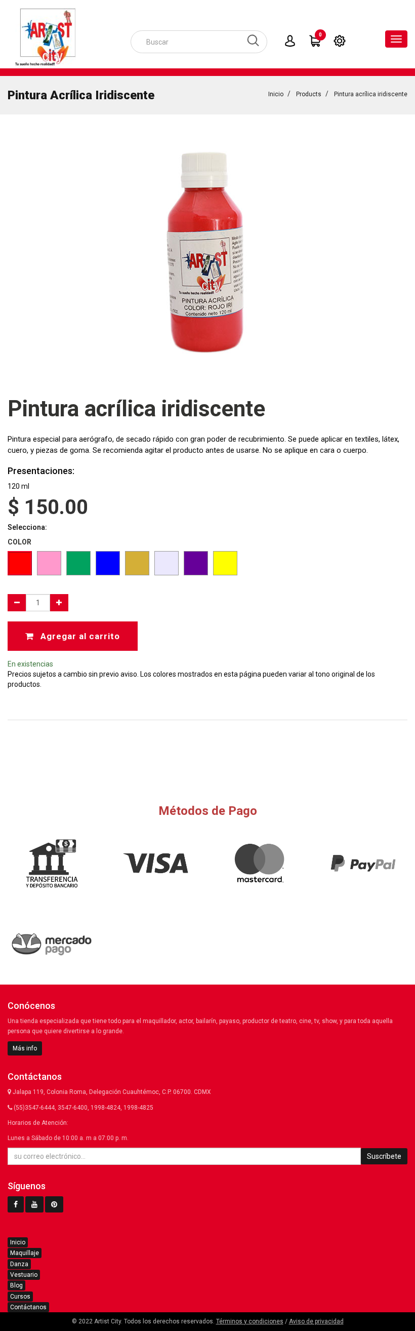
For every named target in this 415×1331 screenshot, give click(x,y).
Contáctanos (28, 1307)
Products (308, 94)
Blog (16, 1285)
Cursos (20, 1296)
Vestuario (23, 1274)
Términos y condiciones (249, 1321)
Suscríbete (384, 1156)
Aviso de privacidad (316, 1321)
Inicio (275, 94)
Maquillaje (24, 1253)
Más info (25, 1048)
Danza (19, 1264)
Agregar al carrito (79, 636)
